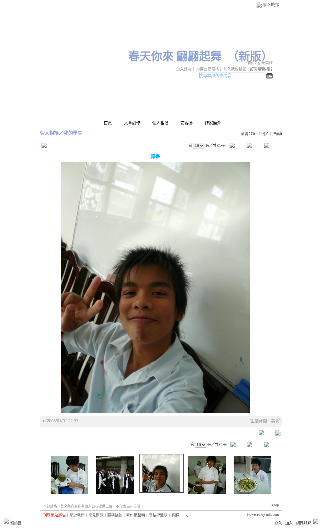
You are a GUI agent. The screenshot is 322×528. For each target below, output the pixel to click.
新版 (250, 56)
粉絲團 (16, 523)
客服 (175, 515)
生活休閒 (259, 421)
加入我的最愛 (235, 69)
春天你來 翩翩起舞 (175, 56)
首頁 (108, 122)
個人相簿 (160, 122)
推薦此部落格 (207, 69)
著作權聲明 (135, 515)
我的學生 (73, 133)
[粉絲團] (6, 521)
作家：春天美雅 (259, 63)
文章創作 (132, 122)
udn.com (272, 514)
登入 (278, 523)
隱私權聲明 (158, 515)
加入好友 (184, 69)
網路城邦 (271, 4)
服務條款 (114, 515)
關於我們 (77, 515)
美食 (275, 421)
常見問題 (95, 515)
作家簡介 (213, 122)
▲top (274, 505)
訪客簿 (186, 122)
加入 (289, 523)
